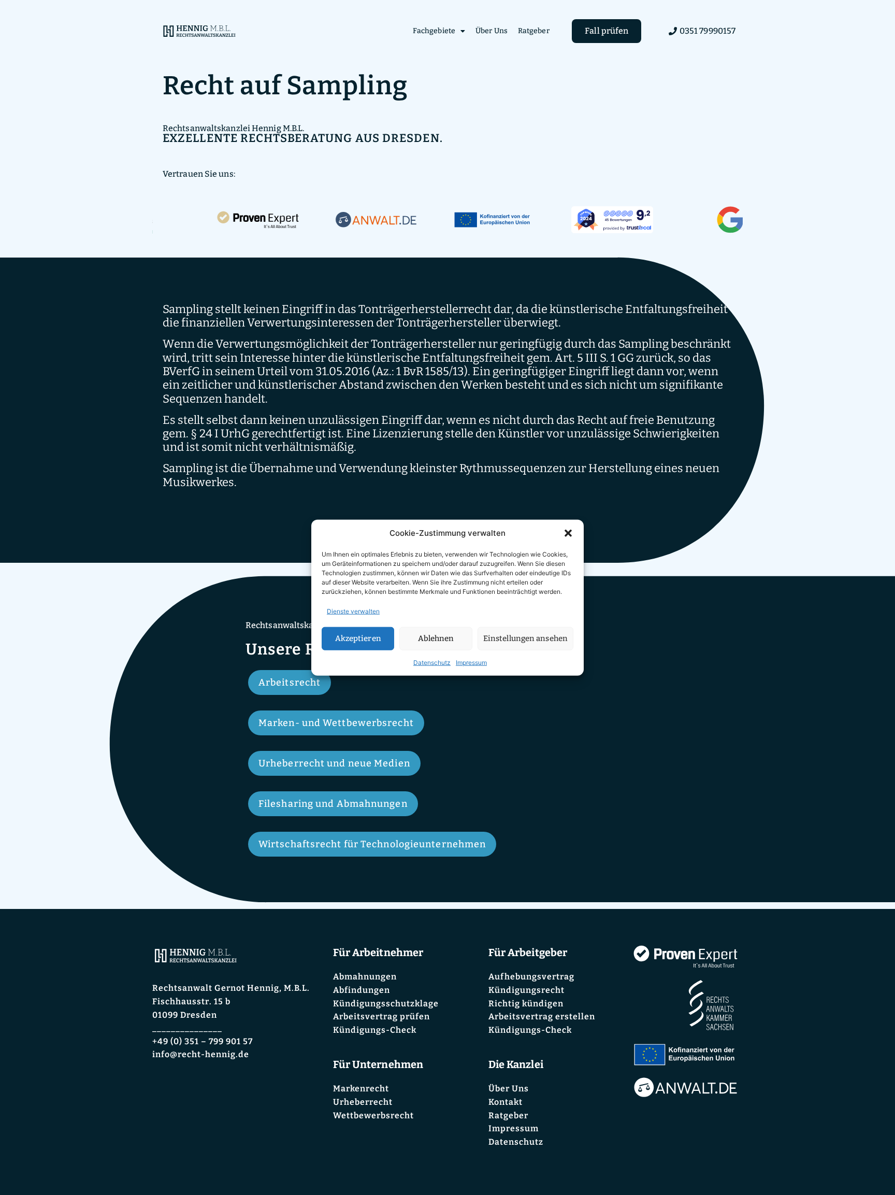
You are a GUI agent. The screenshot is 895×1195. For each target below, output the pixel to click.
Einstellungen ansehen (525, 638)
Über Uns (491, 30)
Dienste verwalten (353, 611)
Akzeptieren (358, 638)
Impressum (471, 662)
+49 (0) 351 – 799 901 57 (202, 1041)
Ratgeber (534, 30)
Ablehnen (436, 638)
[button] (568, 533)
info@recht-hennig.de (200, 1054)
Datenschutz (432, 662)
